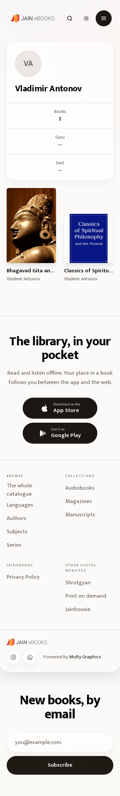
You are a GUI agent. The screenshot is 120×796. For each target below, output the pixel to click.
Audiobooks (79, 488)
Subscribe (60, 765)
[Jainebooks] (31, 18)
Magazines (78, 501)
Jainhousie (77, 609)
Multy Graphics (85, 657)
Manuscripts (80, 514)
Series (14, 545)
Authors (16, 518)
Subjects (17, 531)
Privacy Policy (23, 577)
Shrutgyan (78, 582)
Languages (20, 505)
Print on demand (85, 596)
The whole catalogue (19, 490)
